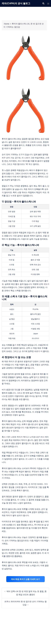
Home (6, 23)
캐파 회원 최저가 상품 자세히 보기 (25, 579)
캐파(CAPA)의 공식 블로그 (16, 3)
